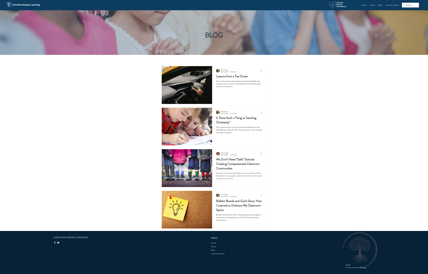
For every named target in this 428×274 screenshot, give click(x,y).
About (213, 246)
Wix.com (363, 267)
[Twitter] (58, 242)
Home (213, 243)
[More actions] (262, 70)
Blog (213, 250)
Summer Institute (218, 254)
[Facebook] (54, 242)
